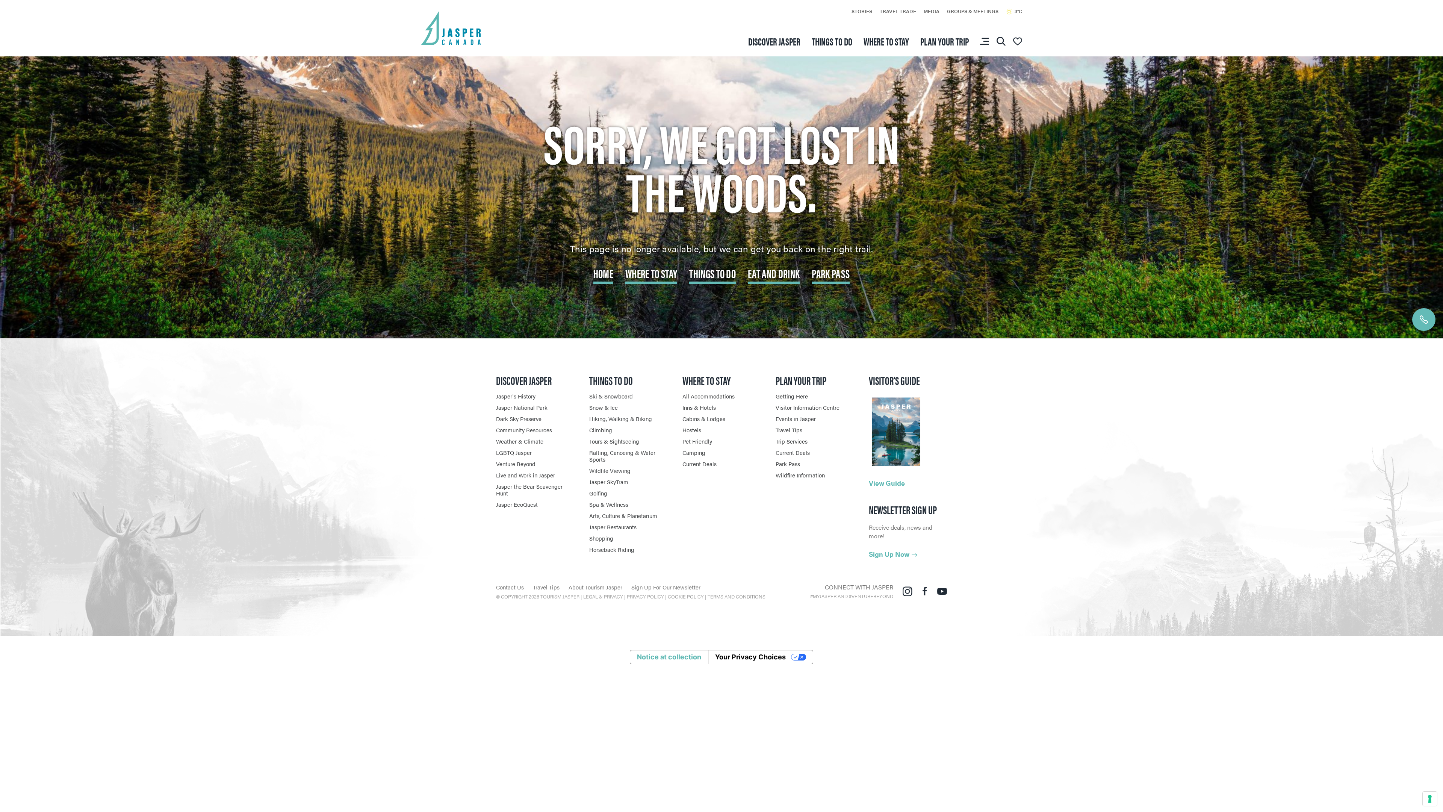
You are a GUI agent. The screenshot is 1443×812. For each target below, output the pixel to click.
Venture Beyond (515, 464)
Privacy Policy (645, 596)
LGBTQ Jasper (514, 452)
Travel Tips (789, 430)
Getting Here (792, 396)
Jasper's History (515, 396)
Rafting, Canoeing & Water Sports (622, 455)
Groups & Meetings (972, 11)
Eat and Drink (774, 273)
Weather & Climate (519, 441)
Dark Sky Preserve (519, 419)
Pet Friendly (697, 441)
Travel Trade (898, 11)
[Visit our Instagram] (907, 590)
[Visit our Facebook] (925, 590)
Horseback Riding (611, 549)
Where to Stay (651, 273)
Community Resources (524, 430)
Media (931, 11)
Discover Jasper (774, 41)
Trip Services (792, 441)
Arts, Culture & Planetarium (623, 516)
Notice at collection (669, 657)
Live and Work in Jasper (525, 475)
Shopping (601, 538)
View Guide (887, 483)
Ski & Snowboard (611, 396)
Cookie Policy (686, 596)
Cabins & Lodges (703, 419)
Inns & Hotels (699, 407)
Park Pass (831, 273)
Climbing (600, 430)
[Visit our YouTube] (942, 590)
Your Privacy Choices (750, 657)
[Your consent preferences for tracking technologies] (1430, 799)
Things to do (832, 41)
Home (603, 273)
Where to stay (886, 41)
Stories (862, 11)
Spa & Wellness (608, 504)
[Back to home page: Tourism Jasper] (451, 27)
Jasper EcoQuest (517, 504)
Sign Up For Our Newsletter (665, 587)
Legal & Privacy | (605, 596)
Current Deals (699, 464)
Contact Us (510, 587)
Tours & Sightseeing (614, 441)
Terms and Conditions (736, 596)
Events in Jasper (796, 419)
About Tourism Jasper (595, 587)
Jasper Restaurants (613, 527)
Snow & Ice (603, 407)
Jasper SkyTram (608, 482)
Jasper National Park (522, 407)
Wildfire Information (800, 475)
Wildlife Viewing (610, 470)
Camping (693, 452)
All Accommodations (708, 396)
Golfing (598, 493)
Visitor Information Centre (807, 407)
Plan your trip (944, 41)
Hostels (691, 430)
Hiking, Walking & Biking (620, 419)
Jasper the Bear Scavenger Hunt (529, 489)
